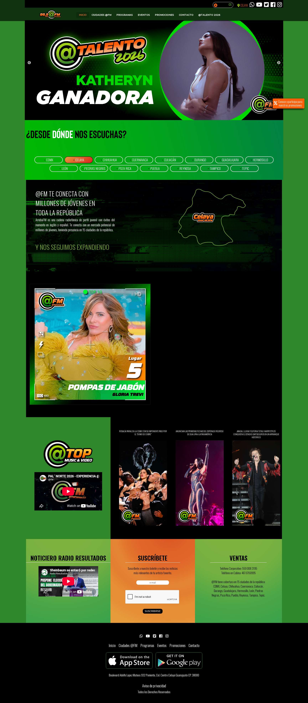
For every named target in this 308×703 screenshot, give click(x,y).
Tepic (244, 168)
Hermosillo (259, 160)
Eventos (144, 14)
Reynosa (184, 168)
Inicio (83, 14)
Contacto (186, 14)
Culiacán (169, 160)
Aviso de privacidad (154, 685)
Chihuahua (109, 160)
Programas (124, 14)
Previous (29, 62)
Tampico (214, 168)
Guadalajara (229, 160)
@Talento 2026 (209, 14)
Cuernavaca (139, 160)
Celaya (78, 160)
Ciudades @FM (101, 14)
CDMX (48, 160)
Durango (199, 160)
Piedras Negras (93, 168)
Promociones (164, 14)
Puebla (154, 168)
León (64, 168)
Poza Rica (124, 168)
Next (278, 62)
